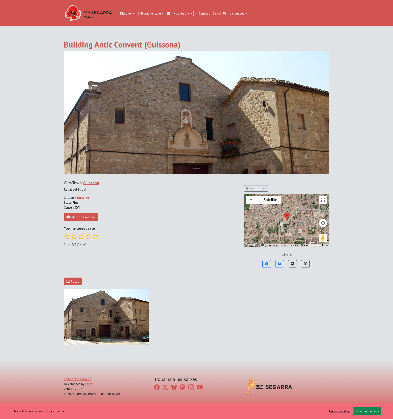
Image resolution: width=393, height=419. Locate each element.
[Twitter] (305, 264)
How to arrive (257, 188)
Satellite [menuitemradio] (270, 200)
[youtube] (200, 387)
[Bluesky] (279, 264)
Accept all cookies (367, 411)
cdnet (89, 384)
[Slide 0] (196, 168)
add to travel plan (83, 217)
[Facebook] (266, 264)
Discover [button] (126, 13)
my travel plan (182, 13)
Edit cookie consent (77, 379)
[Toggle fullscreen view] (323, 200)
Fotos (74, 281)
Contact (204, 13)
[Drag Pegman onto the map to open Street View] (323, 238)
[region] (196, 411)
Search (218, 13)
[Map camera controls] (323, 223)
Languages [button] (237, 13)
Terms (325, 245)
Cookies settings (339, 411)
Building (83, 197)
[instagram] (191, 387)
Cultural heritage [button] (149, 13)
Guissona (91, 182)
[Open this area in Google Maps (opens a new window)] (252, 244)
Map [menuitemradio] (253, 200)
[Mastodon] (292, 264)
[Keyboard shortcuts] (262, 245)
